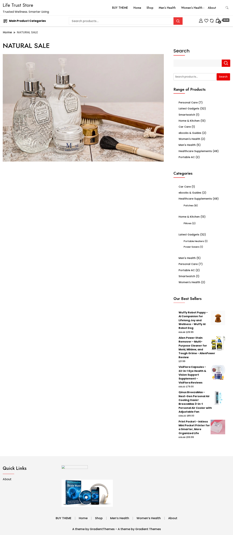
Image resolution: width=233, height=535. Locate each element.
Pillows (187, 223)
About (212, 8)
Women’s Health (191, 8)
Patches (188, 205)
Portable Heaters (194, 241)
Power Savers (192, 246)
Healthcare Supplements (195, 151)
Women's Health (189, 139)
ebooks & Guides (190, 133)
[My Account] (201, 20)
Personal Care (188, 102)
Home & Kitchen (189, 121)
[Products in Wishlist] (206, 20)
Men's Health (187, 145)
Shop (150, 8)
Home (137, 8)
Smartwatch (187, 115)
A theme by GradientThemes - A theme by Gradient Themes (116, 529)
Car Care (185, 127)
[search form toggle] (227, 7)
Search (181, 51)
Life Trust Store (18, 5)
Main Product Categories (27, 21)
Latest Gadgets (189, 108)
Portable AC (187, 157)
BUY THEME (120, 8)
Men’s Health (167, 8)
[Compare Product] (212, 20)
